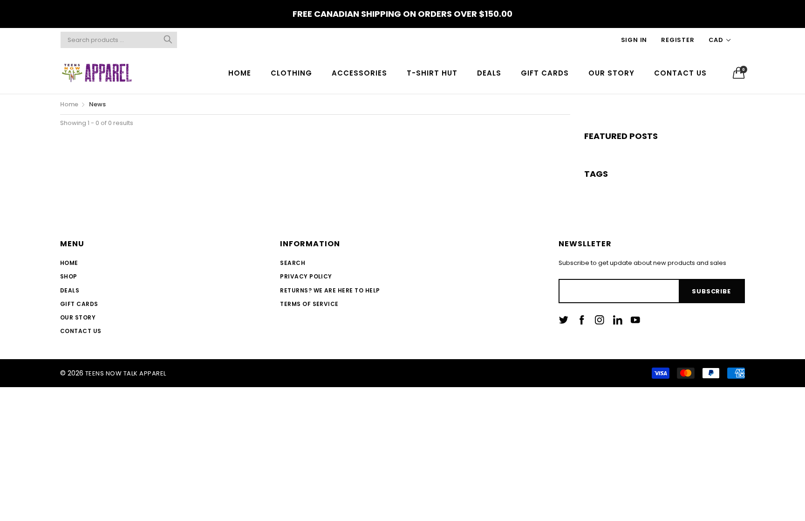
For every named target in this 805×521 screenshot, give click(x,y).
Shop (68, 276)
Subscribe (711, 291)
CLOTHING (291, 73)
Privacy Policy (306, 276)
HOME (239, 73)
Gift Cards (79, 304)
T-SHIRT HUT (432, 73)
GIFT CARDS (545, 73)
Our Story (78, 317)
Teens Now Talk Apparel (125, 373)
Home (69, 263)
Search (292, 263)
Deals (69, 290)
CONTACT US (680, 73)
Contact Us (81, 331)
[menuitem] (239, 73)
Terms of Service (309, 304)
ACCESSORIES (359, 73)
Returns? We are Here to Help (330, 290)
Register (677, 39)
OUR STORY (611, 73)
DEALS (489, 73)
